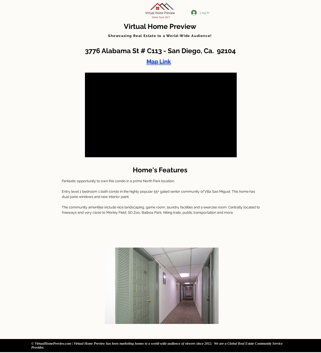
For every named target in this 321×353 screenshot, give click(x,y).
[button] (162, 286)
